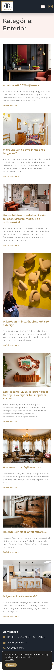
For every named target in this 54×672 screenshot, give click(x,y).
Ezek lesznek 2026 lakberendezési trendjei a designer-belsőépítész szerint (26, 395)
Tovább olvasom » (11, 106)
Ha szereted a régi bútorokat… (23, 467)
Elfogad (11, 665)
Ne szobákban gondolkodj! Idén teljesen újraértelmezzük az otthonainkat (24, 219)
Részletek (9, 659)
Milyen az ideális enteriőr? (20, 596)
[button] (43, 6)
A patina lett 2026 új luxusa (21, 85)
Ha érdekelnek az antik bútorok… (25, 532)
